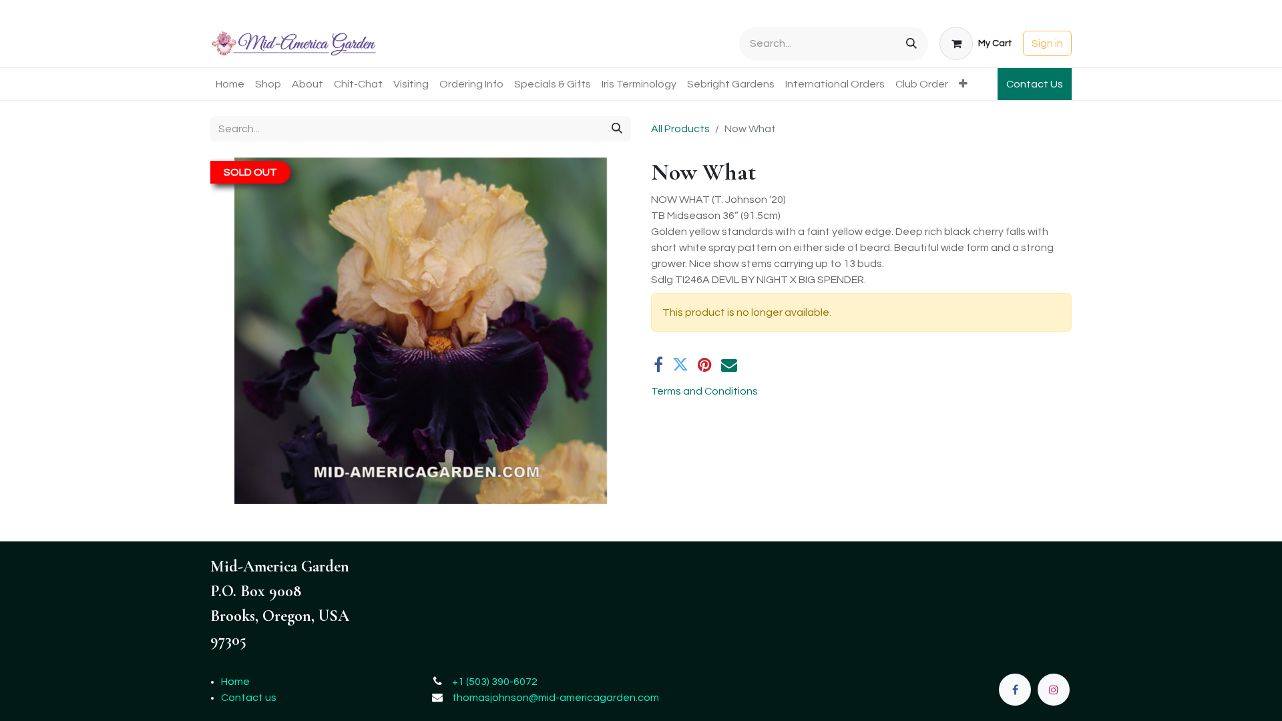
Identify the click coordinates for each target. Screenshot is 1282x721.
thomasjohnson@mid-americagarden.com (555, 697)
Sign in (1047, 43)
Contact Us (1034, 84)
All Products (680, 129)
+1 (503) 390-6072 (495, 681)
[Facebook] (658, 364)
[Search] (911, 44)
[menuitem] (230, 84)
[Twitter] (680, 364)
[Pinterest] (705, 364)
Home (235, 681)
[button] (242, 331)
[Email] (729, 364)
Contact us (248, 697)
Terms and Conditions (704, 391)
